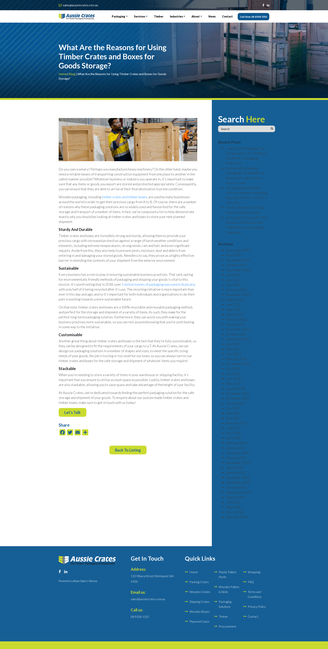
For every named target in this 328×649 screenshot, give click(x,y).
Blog (72, 74)
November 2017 (238, 398)
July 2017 (233, 408)
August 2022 (235, 299)
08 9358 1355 (140, 616)
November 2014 (238, 482)
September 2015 (238, 462)
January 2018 (235, 388)
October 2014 (236, 487)
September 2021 (238, 339)
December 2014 (237, 477)
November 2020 (238, 364)
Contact (253, 616)
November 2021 (238, 329)
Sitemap (93, 580)
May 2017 (233, 418)
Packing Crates (199, 582)
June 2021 (233, 344)
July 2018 (233, 374)
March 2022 (234, 314)
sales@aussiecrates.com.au (80, 5)
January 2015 (235, 472)
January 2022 (235, 324)
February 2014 (236, 517)
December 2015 (237, 453)
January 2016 (235, 448)
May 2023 (233, 285)
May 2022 (233, 309)
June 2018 (233, 378)
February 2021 (236, 359)
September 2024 (238, 250)
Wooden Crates (199, 592)
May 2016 (233, 433)
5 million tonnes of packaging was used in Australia (158, 284)
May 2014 (233, 507)
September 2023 (238, 270)
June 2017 (233, 413)
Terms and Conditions (255, 594)
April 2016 (233, 438)
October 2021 (236, 334)
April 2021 (233, 354)
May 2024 (233, 255)
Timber (223, 616)
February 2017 (236, 423)
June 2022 (233, 304)
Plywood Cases (199, 621)
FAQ (251, 582)
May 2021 (233, 349)
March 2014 (234, 512)
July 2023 (233, 275)
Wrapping (254, 572)
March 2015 (234, 467)
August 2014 (235, 497)
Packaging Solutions (225, 604)
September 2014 (238, 492)
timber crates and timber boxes (124, 197)
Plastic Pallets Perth (228, 574)
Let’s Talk (72, 412)
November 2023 (238, 260)
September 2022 (238, 294)
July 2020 (233, 369)
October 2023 (236, 265)
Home (63, 74)
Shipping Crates (199, 601)
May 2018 (233, 383)
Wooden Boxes (199, 611)
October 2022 (236, 290)
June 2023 (233, 280)
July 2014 (233, 502)
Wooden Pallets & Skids (229, 589)
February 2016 (236, 443)
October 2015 (236, 458)
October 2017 (236, 403)
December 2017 (237, 393)
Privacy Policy (257, 606)
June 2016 (233, 428)
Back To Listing (128, 450)
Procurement (227, 626)
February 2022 (236, 319)
